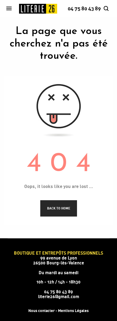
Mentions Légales (73, 310)
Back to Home (58, 208)
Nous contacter (41, 310)
